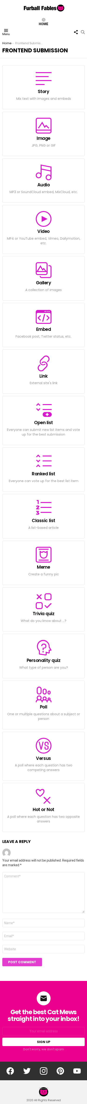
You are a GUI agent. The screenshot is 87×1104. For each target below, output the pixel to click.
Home (43, 24)
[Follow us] (76, 32)
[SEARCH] (83, 32)
